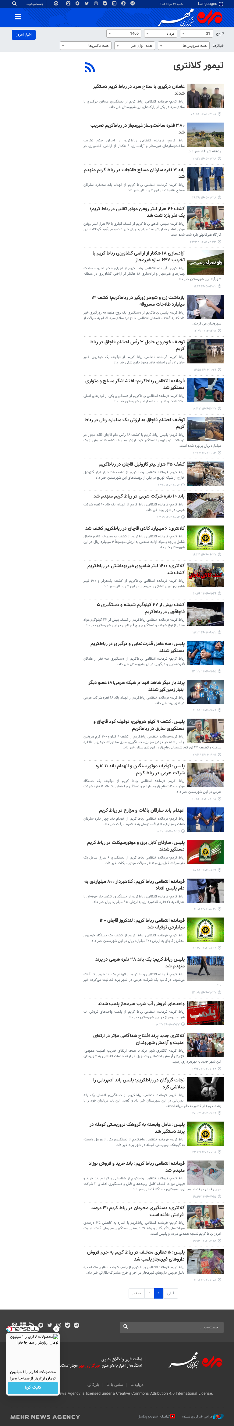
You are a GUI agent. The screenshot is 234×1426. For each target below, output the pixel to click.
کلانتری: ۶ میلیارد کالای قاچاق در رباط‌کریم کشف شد (135, 529)
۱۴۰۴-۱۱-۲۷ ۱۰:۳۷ (204, 408)
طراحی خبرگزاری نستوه (197, 1416)
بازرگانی (93, 1385)
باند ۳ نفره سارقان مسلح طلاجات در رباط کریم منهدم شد (134, 174)
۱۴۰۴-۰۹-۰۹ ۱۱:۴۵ (204, 710)
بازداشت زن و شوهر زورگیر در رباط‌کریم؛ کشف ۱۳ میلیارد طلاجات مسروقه (138, 301)
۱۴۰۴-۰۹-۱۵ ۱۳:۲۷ (204, 671)
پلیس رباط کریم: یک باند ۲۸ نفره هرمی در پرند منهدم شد (140, 963)
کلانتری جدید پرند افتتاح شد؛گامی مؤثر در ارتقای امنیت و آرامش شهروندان (139, 1039)
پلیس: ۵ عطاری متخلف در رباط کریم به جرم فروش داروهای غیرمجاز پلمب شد (136, 1256)
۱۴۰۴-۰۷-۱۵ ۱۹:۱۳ (204, 1241)
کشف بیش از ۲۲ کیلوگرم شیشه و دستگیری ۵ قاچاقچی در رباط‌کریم (141, 609)
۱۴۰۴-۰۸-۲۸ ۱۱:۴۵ (204, 799)
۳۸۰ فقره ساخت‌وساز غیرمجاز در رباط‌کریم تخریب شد (137, 129)
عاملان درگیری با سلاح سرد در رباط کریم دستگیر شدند (139, 90)
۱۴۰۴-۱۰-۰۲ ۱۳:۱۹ (168, 517)
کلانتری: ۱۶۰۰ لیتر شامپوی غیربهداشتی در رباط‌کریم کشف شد (136, 570)
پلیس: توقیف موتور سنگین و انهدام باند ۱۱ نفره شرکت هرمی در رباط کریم (140, 770)
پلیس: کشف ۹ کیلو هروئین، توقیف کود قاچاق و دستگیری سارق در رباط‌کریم (139, 725)
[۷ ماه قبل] (205, 473)
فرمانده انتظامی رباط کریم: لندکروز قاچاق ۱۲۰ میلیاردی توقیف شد (142, 924)
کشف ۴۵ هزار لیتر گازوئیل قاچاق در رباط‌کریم (142, 464)
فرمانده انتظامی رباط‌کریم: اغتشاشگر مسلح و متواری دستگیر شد (135, 385)
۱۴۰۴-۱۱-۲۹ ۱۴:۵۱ (205, 370)
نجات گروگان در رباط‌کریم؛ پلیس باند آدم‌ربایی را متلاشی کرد (139, 1084)
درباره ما (137, 1385)
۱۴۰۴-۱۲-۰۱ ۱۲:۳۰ (204, 331)
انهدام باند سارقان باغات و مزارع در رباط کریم (142, 810)
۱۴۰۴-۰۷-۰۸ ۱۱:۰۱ (205, 1280)
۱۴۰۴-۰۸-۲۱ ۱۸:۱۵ (204, 870)
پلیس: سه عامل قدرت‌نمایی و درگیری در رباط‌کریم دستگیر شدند (137, 647)
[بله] (67, 1326)
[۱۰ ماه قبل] (205, 968)
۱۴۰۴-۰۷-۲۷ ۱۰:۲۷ (168, 1024)
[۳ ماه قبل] (205, 135)
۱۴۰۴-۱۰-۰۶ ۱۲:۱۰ (169, 485)
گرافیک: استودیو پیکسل (154, 1416)
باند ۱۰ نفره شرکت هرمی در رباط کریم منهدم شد (139, 496)
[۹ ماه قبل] (205, 775)
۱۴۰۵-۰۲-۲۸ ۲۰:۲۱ (204, 158)
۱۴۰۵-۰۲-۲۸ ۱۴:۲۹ (204, 197)
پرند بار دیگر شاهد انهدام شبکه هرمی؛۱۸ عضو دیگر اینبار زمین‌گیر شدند (136, 686)
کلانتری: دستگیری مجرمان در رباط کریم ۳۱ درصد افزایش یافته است (138, 1212)
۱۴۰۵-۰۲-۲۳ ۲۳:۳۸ (203, 242)
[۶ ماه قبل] (205, 307)
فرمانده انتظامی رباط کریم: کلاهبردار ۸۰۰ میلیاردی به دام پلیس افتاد (134, 885)
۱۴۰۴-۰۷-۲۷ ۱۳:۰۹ (204, 992)
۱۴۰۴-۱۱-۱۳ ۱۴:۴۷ (204, 453)
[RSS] (90, 68)
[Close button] (56, 1329)
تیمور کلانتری (198, 65)
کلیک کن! (33, 1388)
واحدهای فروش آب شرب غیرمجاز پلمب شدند (141, 1004)
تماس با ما (115, 1385)
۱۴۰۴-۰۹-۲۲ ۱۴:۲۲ (204, 632)
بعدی (137, 1293)
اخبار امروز (24, 35)
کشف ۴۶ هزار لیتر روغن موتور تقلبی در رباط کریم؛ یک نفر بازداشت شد (137, 213)
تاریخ (220, 33)
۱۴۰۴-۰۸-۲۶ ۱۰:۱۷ (168, 831)
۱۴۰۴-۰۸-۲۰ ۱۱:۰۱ (205, 909)
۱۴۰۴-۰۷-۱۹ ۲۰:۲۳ (204, 1113)
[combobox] (196, 33)
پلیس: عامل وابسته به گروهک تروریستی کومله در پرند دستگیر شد (137, 1128)
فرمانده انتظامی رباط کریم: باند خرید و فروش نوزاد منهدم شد (137, 1167)
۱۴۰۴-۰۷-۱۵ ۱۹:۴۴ (204, 1196)
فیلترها (218, 46)
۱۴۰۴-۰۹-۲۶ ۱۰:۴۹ (204, 593)
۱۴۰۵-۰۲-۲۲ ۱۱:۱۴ (205, 286)
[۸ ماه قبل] (205, 538)
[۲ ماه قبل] (205, 96)
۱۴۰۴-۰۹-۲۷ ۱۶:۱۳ (204, 554)
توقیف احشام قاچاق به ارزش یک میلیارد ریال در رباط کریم (135, 424)
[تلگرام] (76, 1326)
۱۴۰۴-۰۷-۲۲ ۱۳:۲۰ (204, 1069)
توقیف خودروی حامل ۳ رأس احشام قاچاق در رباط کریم (137, 346)
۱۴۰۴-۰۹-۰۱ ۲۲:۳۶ (204, 755)
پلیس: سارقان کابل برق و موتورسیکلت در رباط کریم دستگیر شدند (136, 846)
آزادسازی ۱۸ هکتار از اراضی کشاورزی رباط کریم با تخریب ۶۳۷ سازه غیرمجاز (139, 257)
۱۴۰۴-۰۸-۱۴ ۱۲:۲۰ (204, 948)
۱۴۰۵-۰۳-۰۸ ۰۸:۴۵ (203, 114)
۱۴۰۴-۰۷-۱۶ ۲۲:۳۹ (204, 1152)
